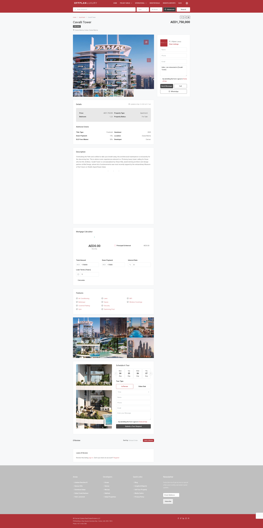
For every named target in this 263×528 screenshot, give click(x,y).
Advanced (170, 9)
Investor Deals (155, 3)
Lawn (105, 298)
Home (115, 3)
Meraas (107, 489)
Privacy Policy (139, 497)
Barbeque (81, 302)
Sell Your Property (141, 489)
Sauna (106, 302)
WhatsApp (174, 91)
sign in (91, 458)
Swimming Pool (109, 309)
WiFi (130, 298)
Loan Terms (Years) (83, 270)
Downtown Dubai (79, 489)
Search (183, 9)
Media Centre (139, 493)
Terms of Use (143, 422)
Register (116, 458)
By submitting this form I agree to (132, 422)
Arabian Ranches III (80, 482)
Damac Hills (78, 486)
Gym (80, 309)
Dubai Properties (110, 497)
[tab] (146, 42)
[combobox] (143, 9)
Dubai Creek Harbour (81, 493)
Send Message (166, 86)
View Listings (174, 44)
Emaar (107, 482)
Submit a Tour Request (133, 426)
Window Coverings (135, 302)
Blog (180, 3)
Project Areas (125, 3)
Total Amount (81, 260)
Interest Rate (132, 260)
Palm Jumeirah (79, 497)
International (140, 3)
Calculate (81, 280)
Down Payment (107, 260)
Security (107, 306)
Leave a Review (148, 440)
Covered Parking (84, 306)
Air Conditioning (83, 298)
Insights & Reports (169, 3)
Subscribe (168, 501)
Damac (107, 486)
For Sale (77, 26)
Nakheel (107, 493)
